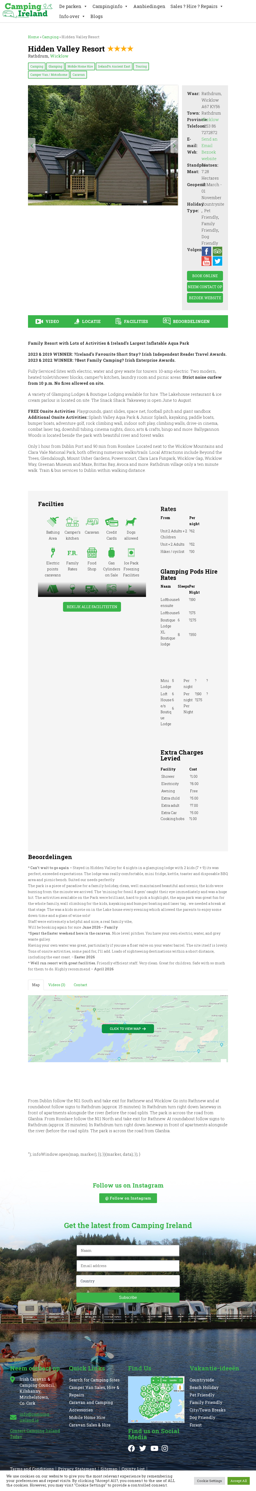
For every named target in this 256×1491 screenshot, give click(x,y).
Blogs (96, 16)
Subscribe (128, 1297)
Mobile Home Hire (80, 66)
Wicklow (59, 56)
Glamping (55, 66)
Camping (36, 66)
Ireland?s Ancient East (114, 66)
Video (52, 321)
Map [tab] (36, 984)
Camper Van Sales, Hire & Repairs (94, 1391)
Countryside (202, 1379)
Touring (141, 66)
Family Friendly (206, 1402)
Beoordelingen (191, 321)
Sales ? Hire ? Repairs (194, 6)
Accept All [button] (238, 1480)
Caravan (78, 75)
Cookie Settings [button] (209, 1480)
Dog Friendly (203, 1417)
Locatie (91, 321)
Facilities (136, 321)
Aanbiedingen (149, 6)
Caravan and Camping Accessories (91, 1406)
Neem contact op (205, 286)
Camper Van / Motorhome (48, 75)
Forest (196, 1424)
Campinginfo (107, 6)
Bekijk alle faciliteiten (92, 606)
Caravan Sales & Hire (89, 1424)
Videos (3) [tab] (56, 984)
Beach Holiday (204, 1387)
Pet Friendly (202, 1394)
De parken (70, 6)
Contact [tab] (80, 984)
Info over (69, 16)
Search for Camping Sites (94, 1379)
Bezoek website (205, 297)
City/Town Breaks (208, 1409)
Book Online (205, 275)
